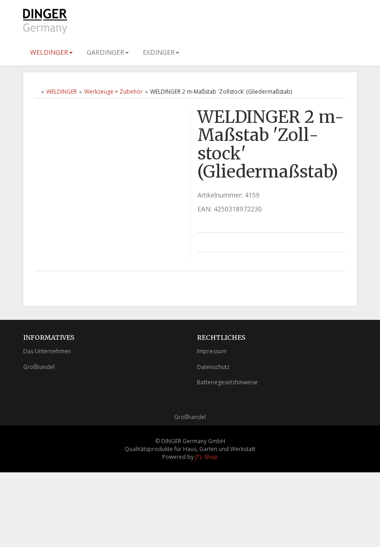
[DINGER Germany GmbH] (45, 21)
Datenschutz (213, 367)
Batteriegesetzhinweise (227, 382)
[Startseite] (37, 91)
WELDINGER (49, 52)
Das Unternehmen (47, 351)
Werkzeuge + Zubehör (113, 91)
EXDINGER (159, 52)
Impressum (212, 351)
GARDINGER (105, 52)
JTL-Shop (206, 457)
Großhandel (39, 367)
